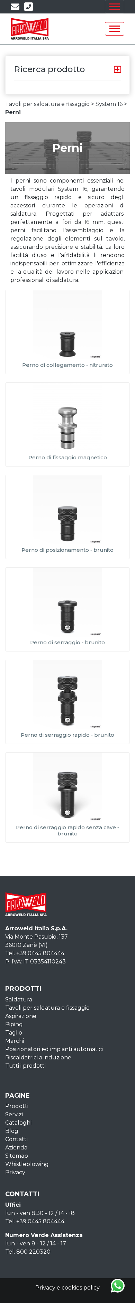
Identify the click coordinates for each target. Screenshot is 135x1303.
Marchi (14, 1041)
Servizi (14, 1114)
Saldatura (18, 999)
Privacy (15, 1172)
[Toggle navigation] (114, 6)
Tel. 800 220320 (28, 1251)
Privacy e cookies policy (67, 1287)
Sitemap (16, 1156)
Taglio (13, 1032)
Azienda (16, 1147)
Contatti (16, 1139)
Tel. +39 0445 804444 (34, 953)
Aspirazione (20, 1016)
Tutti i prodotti (25, 1065)
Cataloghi (18, 1122)
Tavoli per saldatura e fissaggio (47, 1008)
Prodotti (16, 1106)
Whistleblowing (27, 1164)
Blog (11, 1131)
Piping (14, 1024)
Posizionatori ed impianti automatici (54, 1049)
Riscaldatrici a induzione (38, 1057)
